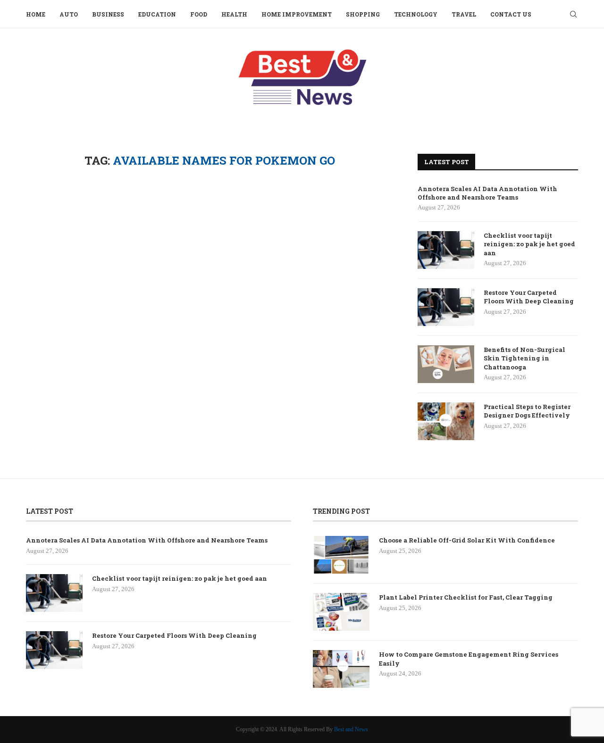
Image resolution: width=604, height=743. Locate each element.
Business (108, 14)
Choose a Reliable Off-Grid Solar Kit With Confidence (467, 540)
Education (157, 14)
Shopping (363, 14)
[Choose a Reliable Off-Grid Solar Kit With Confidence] (341, 555)
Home (35, 14)
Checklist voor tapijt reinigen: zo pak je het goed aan (529, 244)
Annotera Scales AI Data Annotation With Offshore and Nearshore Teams (487, 192)
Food (198, 14)
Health (234, 14)
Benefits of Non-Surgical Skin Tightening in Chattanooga (524, 358)
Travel (464, 14)
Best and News (351, 729)
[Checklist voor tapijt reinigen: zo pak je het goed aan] (446, 250)
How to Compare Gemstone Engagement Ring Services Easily (468, 658)
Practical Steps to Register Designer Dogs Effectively (527, 410)
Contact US (510, 14)
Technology (415, 14)
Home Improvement (296, 14)
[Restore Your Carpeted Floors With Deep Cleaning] (446, 307)
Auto (68, 14)
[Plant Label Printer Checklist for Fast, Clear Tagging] (341, 612)
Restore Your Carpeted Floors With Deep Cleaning (529, 296)
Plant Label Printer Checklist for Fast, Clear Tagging (466, 597)
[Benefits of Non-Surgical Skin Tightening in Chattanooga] (446, 364)
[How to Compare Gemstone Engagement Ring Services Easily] (341, 669)
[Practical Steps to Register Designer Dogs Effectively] (446, 421)
